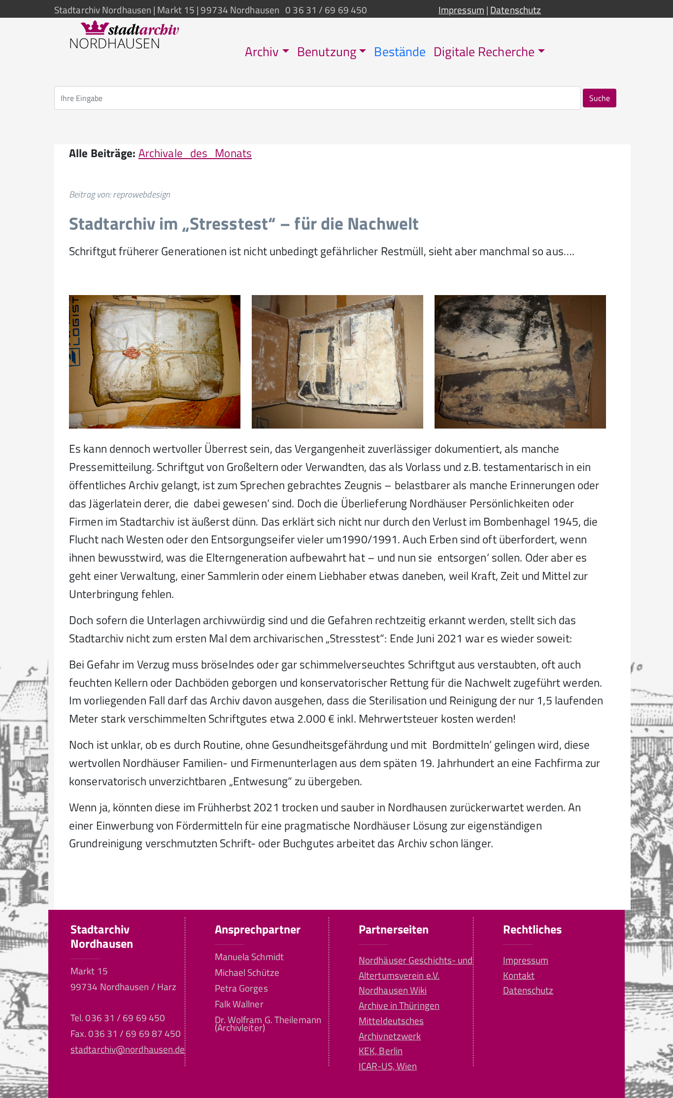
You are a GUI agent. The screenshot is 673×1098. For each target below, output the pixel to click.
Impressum (461, 9)
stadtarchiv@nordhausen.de (127, 1049)
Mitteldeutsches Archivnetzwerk (391, 1028)
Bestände (400, 51)
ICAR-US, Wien (388, 1066)
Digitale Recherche (484, 51)
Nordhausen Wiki (393, 990)
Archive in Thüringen (399, 1005)
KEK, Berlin (381, 1050)
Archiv (262, 51)
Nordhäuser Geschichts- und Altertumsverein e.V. (416, 967)
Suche (599, 98)
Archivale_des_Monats (195, 153)
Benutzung (326, 51)
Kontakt (519, 975)
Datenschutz (515, 9)
